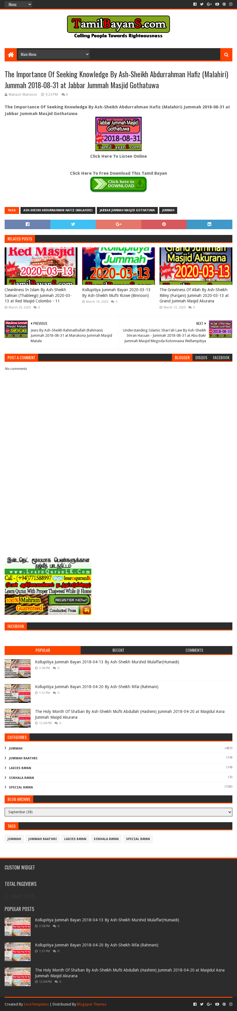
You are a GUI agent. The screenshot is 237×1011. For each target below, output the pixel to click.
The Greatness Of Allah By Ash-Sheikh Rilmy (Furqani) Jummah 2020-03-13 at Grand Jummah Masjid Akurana (194, 295)
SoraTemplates (36, 1004)
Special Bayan (21, 787)
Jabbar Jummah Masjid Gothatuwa (127, 210)
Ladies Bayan (20, 768)
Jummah (168, 210)
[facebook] (195, 4)
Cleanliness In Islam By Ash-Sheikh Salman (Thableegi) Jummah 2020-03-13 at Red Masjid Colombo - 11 (38, 295)
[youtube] (217, 4)
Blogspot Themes (91, 1004)
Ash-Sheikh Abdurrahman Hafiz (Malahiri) (57, 210)
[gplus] (209, 4)
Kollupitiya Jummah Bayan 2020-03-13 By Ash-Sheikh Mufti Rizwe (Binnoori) (116, 292)
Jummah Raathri (23, 758)
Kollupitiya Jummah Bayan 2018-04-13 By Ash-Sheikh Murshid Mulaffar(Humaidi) (107, 662)
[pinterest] (224, 4)
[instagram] (230, 4)
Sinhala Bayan (21, 778)
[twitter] (202, 4)
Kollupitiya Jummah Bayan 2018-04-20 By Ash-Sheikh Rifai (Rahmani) (96, 686)
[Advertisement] (118, 508)
